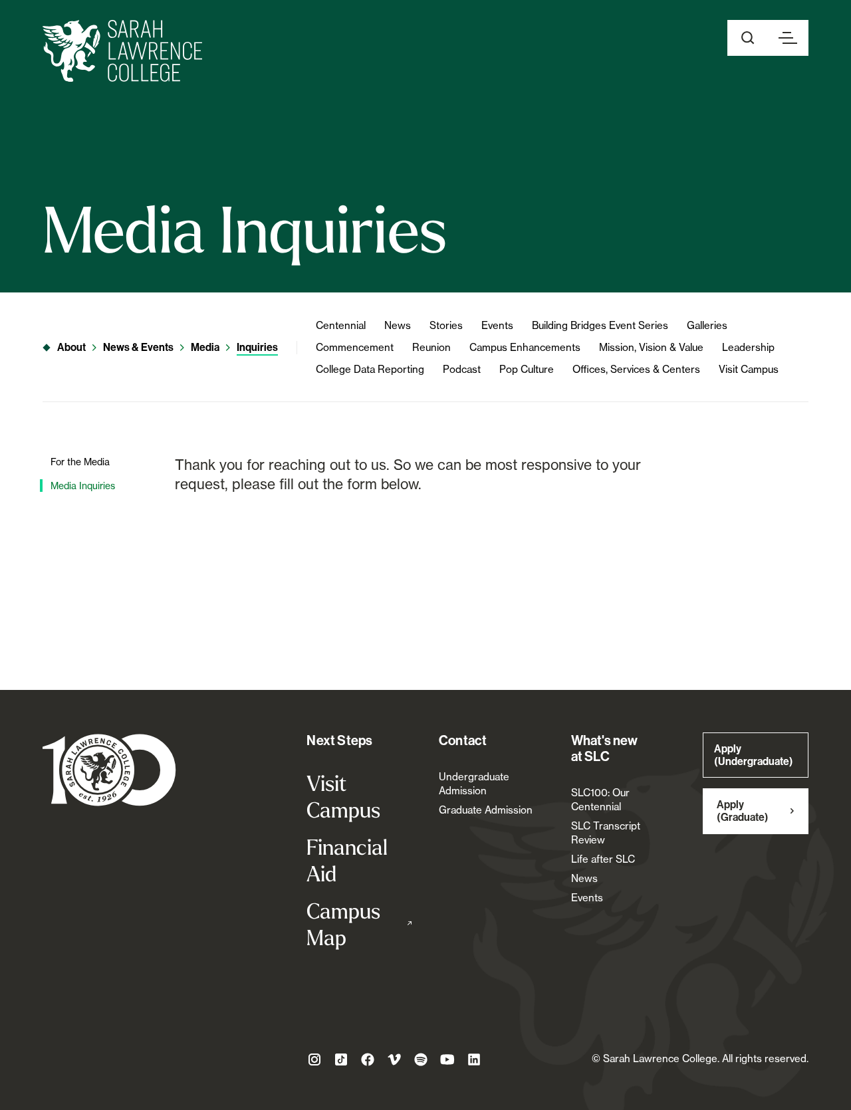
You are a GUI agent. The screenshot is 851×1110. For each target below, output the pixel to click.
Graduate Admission (486, 810)
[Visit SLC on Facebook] (368, 1059)
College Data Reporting (370, 369)
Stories (446, 325)
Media (205, 347)
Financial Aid (347, 860)
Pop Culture (526, 369)
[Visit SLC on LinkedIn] (474, 1059)
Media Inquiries (83, 485)
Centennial (341, 325)
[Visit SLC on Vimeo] (394, 1059)
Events (497, 325)
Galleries (707, 325)
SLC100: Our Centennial (600, 799)
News (397, 325)
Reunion (431, 347)
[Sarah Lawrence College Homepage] (109, 769)
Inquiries (257, 347)
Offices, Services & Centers (636, 369)
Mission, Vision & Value (651, 347)
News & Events (138, 347)
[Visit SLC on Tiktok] (341, 1059)
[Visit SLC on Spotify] (421, 1059)
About (71, 347)
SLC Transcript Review (605, 833)
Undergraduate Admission (474, 783)
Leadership (748, 347)
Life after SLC (603, 859)
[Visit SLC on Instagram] (314, 1059)
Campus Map (359, 923)
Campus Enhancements (524, 347)
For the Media (80, 461)
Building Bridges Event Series (600, 325)
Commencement (355, 347)
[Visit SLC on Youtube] (447, 1059)
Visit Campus (749, 369)
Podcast (462, 369)
